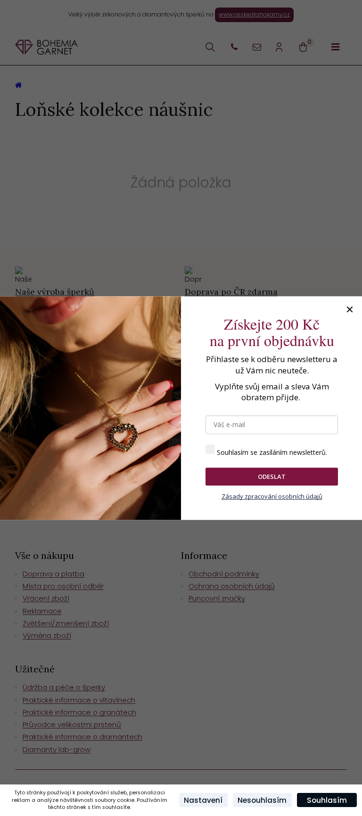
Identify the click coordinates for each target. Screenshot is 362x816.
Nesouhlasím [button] (262, 800)
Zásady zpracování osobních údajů (272, 497)
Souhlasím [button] (327, 800)
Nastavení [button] (203, 800)
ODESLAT (272, 476)
